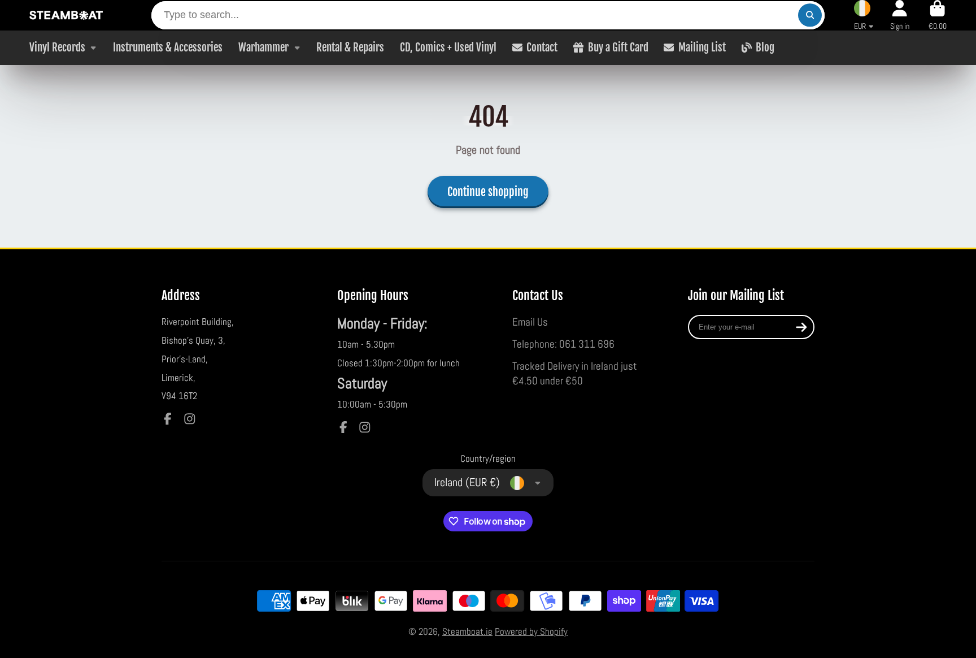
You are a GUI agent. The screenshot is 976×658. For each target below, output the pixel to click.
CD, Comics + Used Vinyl (448, 47)
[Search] (809, 15)
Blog (765, 47)
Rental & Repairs (350, 47)
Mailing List (702, 47)
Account (899, 15)
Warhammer (263, 47)
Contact (541, 47)
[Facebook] (168, 419)
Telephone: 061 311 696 (563, 344)
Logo (66, 15)
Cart (938, 15)
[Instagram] (190, 419)
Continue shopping (488, 192)
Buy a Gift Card (618, 47)
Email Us (530, 322)
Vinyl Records (57, 47)
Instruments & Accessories (168, 47)
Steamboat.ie (467, 631)
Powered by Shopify (531, 631)
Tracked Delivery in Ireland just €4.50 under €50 (574, 373)
